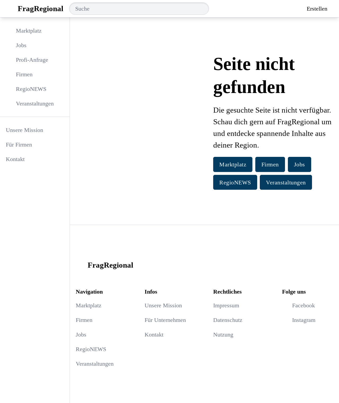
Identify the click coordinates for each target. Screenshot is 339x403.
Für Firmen (19, 144)
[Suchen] (204, 8)
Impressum (226, 305)
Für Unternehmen (165, 320)
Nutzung (223, 334)
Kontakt (15, 159)
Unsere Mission (24, 130)
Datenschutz (227, 320)
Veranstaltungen (286, 182)
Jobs (299, 164)
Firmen (270, 164)
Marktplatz (232, 164)
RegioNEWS (235, 182)
